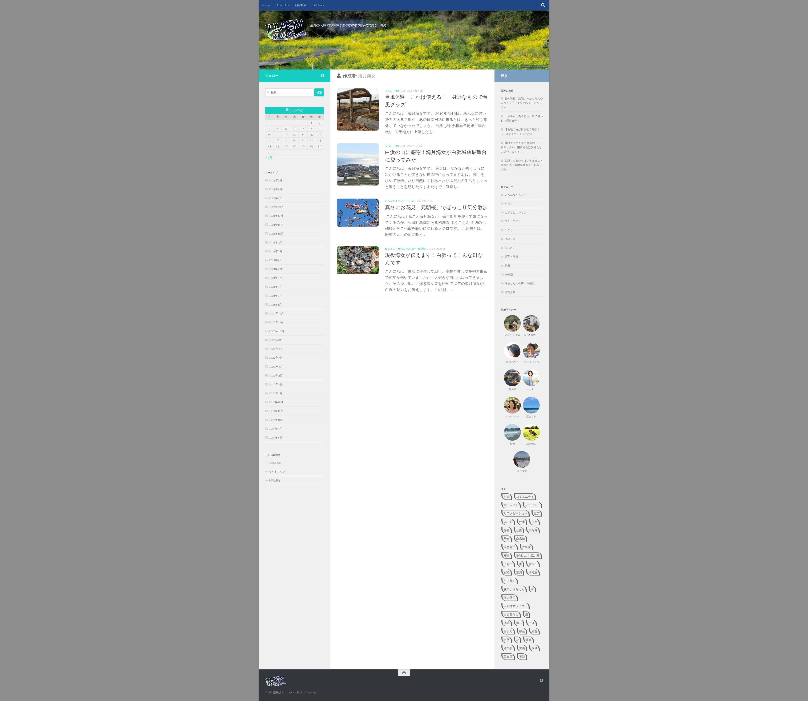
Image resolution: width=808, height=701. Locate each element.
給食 (534, 631)
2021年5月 (275, 277)
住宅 (534, 521)
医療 (507, 265)
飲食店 (508, 656)
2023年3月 (275, 180)
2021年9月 (275, 242)
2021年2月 (275, 295)
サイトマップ (277, 471)
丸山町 (508, 521)
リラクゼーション (515, 513)
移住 (522, 631)
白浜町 (508, 631)
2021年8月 (275, 251)
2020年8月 (276, 348)
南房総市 (510, 547)
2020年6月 (276, 366)
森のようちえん (514, 589)
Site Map (318, 5)
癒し (519, 623)
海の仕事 (510, 597)
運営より (510, 292)
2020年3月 (276, 375)
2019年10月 (276, 419)
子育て (508, 564)
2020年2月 (276, 384)
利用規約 (301, 5)
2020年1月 (275, 393)
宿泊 (507, 572)
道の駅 (508, 648)
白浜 (531, 623)
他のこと (400, 90)
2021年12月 (276, 215)
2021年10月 (276, 233)
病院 (507, 623)
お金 (507, 496)
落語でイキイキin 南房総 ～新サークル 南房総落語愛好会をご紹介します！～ (521, 147)
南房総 (520, 538)
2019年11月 (276, 411)
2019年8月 (275, 437)
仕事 (522, 521)
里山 (522, 648)
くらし (389, 90)
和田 (507, 555)
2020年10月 (276, 331)
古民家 (526, 547)
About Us (282, 5)
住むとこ (390, 248)
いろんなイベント (395, 200)
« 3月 (268, 157)
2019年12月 (276, 402)
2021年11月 (276, 224)
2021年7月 (275, 260)
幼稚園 (533, 572)
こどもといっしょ (515, 212)
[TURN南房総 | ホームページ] (285, 29)
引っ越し (510, 580)
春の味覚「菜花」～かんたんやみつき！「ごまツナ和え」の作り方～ (522, 103)
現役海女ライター (515, 606)
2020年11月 (276, 322)
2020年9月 (276, 340)
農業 (529, 639)
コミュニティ (513, 221)
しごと (509, 230)
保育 (507, 530)
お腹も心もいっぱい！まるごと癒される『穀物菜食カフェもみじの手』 (522, 165)
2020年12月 (276, 313)
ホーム (266, 5)
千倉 (507, 538)
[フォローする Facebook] (322, 75)
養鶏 (522, 656)
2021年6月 (275, 269)
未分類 (509, 274)
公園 (519, 530)
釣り (534, 648)
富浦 (519, 572)
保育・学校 (511, 256)
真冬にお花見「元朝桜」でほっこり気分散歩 (436, 207)
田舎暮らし (511, 614)
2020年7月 (276, 357)
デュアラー (532, 505)
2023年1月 (275, 198)
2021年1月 (275, 304)
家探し (533, 564)
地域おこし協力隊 (528, 555)
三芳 (537, 513)
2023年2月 (275, 189)
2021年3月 (275, 286)
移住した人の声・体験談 (412, 248)
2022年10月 (276, 206)
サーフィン (511, 505)
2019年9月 (275, 428)
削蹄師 (533, 530)
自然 (507, 639)
